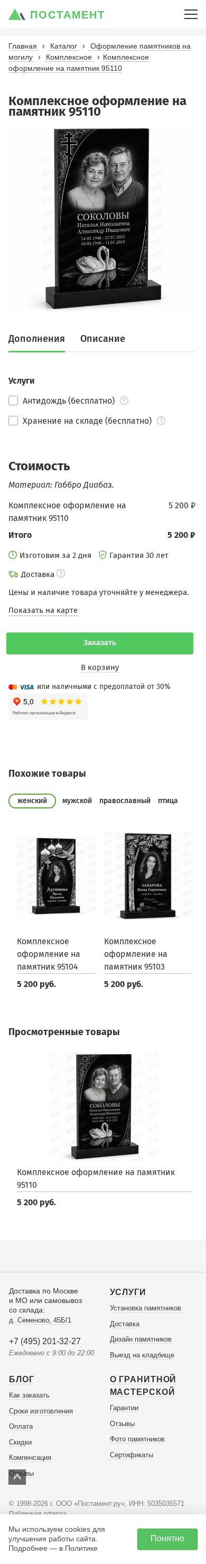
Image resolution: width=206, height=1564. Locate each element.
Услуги (128, 1292)
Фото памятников (137, 1439)
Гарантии (124, 1408)
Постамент (67, 15)
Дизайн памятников (141, 1339)
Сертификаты (131, 1455)
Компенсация (30, 1457)
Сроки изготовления (41, 1411)
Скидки (20, 1442)
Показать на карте (43, 610)
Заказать (99, 642)
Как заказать (29, 1395)
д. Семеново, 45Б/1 (40, 1320)
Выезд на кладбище (142, 1355)
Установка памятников (145, 1308)
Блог (21, 1379)
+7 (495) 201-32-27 (45, 1341)
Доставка (124, 1324)
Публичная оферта (38, 1514)
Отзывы (122, 1424)
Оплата (21, 1426)
